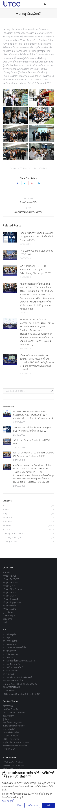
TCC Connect (9, 748)
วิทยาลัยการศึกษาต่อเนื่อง (13, 680)
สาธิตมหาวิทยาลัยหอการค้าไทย (15, 745)
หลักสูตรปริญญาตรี (10, 599)
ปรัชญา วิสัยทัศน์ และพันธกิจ (14, 712)
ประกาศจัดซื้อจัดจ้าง (11, 732)
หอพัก (5, 622)
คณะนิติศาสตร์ (8, 657)
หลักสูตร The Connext (13, 589)
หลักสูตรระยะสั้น (9, 605)
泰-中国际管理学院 (12, 687)
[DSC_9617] (41, 115)
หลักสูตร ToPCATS (11, 579)
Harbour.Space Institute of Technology (21, 693)
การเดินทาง (7, 618)
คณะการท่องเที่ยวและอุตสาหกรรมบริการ (19, 660)
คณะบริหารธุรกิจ (9, 634)
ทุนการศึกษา (8, 612)
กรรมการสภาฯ (8, 715)
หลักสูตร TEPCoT (10, 575)
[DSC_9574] (41, 133)
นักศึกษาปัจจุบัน (9, 615)
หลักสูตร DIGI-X (9, 595)
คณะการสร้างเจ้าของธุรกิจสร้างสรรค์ (17, 677)
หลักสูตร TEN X (9, 592)
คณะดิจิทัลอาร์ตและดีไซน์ (13, 667)
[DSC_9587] (41, 151)
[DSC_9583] (15, 133)
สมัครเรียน (7, 572)
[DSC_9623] (15, 97)
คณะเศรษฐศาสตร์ (10, 640)
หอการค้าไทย (8, 705)
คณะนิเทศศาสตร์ (9, 650)
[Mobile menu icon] (51, 4)
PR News (23, 168)
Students (32, 168)
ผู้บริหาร (6, 719)
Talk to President (11, 735)
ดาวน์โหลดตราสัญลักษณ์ (12, 722)
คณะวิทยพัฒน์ (8, 674)
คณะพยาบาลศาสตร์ (10, 670)
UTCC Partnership (11, 739)
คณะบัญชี (6, 637)
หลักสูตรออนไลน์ (9, 609)
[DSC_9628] (41, 97)
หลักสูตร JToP (9, 585)
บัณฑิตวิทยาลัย (8, 690)
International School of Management (20, 683)
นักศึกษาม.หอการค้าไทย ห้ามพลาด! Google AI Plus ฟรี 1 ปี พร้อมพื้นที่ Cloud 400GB (36, 236)
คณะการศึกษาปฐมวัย (11, 664)
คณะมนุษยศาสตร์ (10, 644)
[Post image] (10, 237)
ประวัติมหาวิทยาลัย (10, 709)
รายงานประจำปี (9, 729)
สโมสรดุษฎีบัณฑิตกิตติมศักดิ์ (14, 725)
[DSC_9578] (15, 151)
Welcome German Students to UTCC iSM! (36, 252)
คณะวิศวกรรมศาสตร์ (11, 654)
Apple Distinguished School (16, 742)
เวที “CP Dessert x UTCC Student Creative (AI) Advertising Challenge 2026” (35, 269)
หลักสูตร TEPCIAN (10, 582)
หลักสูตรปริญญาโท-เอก (12, 602)
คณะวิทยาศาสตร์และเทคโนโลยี (15, 647)
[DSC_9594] (15, 115)
